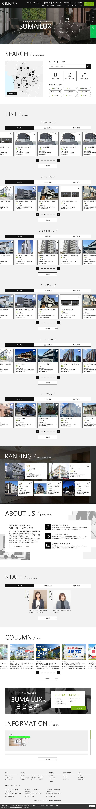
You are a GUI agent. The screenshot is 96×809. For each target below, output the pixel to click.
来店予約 (74, 5)
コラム (50, 779)
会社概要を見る (18, 546)
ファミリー (69, 95)
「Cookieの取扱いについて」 (16, 807)
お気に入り (91, 5)
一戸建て (84, 95)
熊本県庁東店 (81, 778)
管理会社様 (66, 779)
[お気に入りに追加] (11, 134)
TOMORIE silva (25, 738)
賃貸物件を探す (51, 5)
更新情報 (51, 781)
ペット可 (70, 88)
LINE (93, 32)
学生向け (84, 92)
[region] (48, 742)
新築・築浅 (55, 88)
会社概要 (59, 5)
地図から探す (84, 79)
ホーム (43, 5)
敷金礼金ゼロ (84, 88)
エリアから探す (69, 79)
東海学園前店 (81, 779)
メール (80, 5)
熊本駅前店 (80, 776)
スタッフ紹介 (66, 5)
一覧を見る (47, 166)
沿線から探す (55, 79)
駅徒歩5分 (70, 92)
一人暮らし (55, 95)
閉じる (91, 806)
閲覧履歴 (86, 5)
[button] (37, 160)
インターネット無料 (55, 92)
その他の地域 (12, 93)
